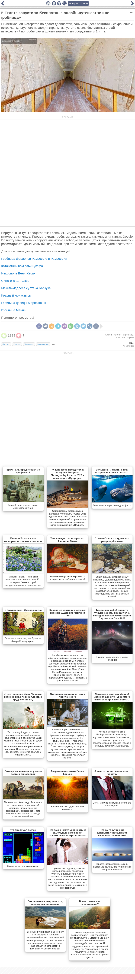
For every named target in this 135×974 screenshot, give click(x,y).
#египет (117, 335)
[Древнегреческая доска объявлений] (2, 4)
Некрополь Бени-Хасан (18, 273)
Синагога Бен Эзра (15, 281)
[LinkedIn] (96, 326)
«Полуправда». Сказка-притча (23, 610)
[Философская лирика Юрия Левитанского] (67, 725)
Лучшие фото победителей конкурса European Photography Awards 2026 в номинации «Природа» (68, 473)
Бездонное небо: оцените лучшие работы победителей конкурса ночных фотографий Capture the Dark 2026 (112, 614)
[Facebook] (39, 326)
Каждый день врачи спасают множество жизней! (23, 506)
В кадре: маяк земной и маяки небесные (112, 658)
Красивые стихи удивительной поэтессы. (67, 808)
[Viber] (64, 326)
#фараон (120, 338)
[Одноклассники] (51, 326)
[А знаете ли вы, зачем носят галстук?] (112, 799)
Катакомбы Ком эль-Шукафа (22, 266)
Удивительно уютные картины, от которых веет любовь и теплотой (67, 577)
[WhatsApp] (70, 326)
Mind (131, 343)
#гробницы (128, 335)
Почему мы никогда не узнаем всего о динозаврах (23, 772)
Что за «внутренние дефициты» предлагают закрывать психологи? (112, 832)
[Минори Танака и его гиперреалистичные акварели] (23, 573)
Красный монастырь (16, 295)
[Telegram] (58, 326)
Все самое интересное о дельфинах (112, 505)
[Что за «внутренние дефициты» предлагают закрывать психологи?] (112, 860)
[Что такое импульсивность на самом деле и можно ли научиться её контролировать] (67, 864)
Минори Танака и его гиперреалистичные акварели (23, 540)
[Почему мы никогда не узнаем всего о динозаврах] (23, 798)
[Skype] (77, 326)
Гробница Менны (13, 310)
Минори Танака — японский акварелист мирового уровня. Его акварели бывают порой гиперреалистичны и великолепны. (23, 580)
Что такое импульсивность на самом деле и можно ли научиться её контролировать (67, 832)
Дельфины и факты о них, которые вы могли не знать (112, 471)
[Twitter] (83, 326)
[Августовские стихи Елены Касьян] (67, 802)
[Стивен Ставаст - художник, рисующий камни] (112, 573)
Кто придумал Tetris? (23, 829)
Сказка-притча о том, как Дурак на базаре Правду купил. (23, 640)
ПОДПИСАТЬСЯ (78, 3)
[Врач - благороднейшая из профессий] (23, 501)
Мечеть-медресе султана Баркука (26, 288)
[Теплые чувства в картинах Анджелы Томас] (67, 572)
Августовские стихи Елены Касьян (68, 772)
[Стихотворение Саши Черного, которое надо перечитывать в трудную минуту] (23, 728)
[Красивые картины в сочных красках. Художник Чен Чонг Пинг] (67, 651)
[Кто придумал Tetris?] (23, 862)
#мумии (130, 338)
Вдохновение (43, 344)
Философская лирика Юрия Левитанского (67, 695)
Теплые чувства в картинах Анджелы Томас (67, 540)
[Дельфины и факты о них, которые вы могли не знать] (112, 501)
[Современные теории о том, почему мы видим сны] (45, 928)
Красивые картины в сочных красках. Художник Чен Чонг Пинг (67, 613)
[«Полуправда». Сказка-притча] (23, 634)
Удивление (29, 344)
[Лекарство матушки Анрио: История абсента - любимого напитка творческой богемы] (112, 728)
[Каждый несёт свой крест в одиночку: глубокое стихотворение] (132, 4)
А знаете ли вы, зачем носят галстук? (112, 772)
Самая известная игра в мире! (23, 866)
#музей (108, 335)
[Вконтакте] (45, 326)
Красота (17, 344)
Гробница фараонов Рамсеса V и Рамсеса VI (34, 258)
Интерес (6, 344)
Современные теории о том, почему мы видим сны (45, 902)
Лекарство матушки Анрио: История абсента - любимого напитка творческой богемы (112, 697)
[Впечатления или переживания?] (90, 928)
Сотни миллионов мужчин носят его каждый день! (112, 804)
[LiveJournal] (89, 326)
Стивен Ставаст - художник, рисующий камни (112, 540)
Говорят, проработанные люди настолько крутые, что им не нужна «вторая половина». (112, 867)
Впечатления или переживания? (90, 902)
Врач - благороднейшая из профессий (23, 471)
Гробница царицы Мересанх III (23, 303)
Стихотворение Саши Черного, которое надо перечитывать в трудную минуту (23, 697)
